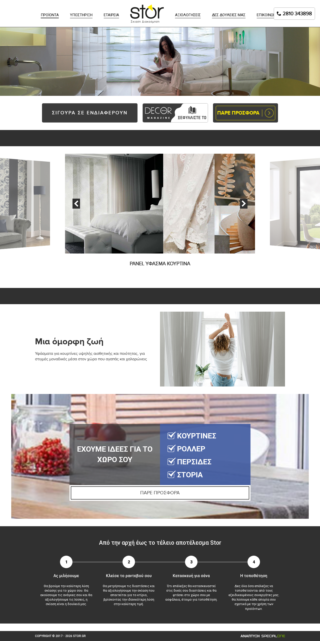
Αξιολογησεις (188, 15)
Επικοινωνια (268, 15)
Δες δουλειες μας (229, 15)
